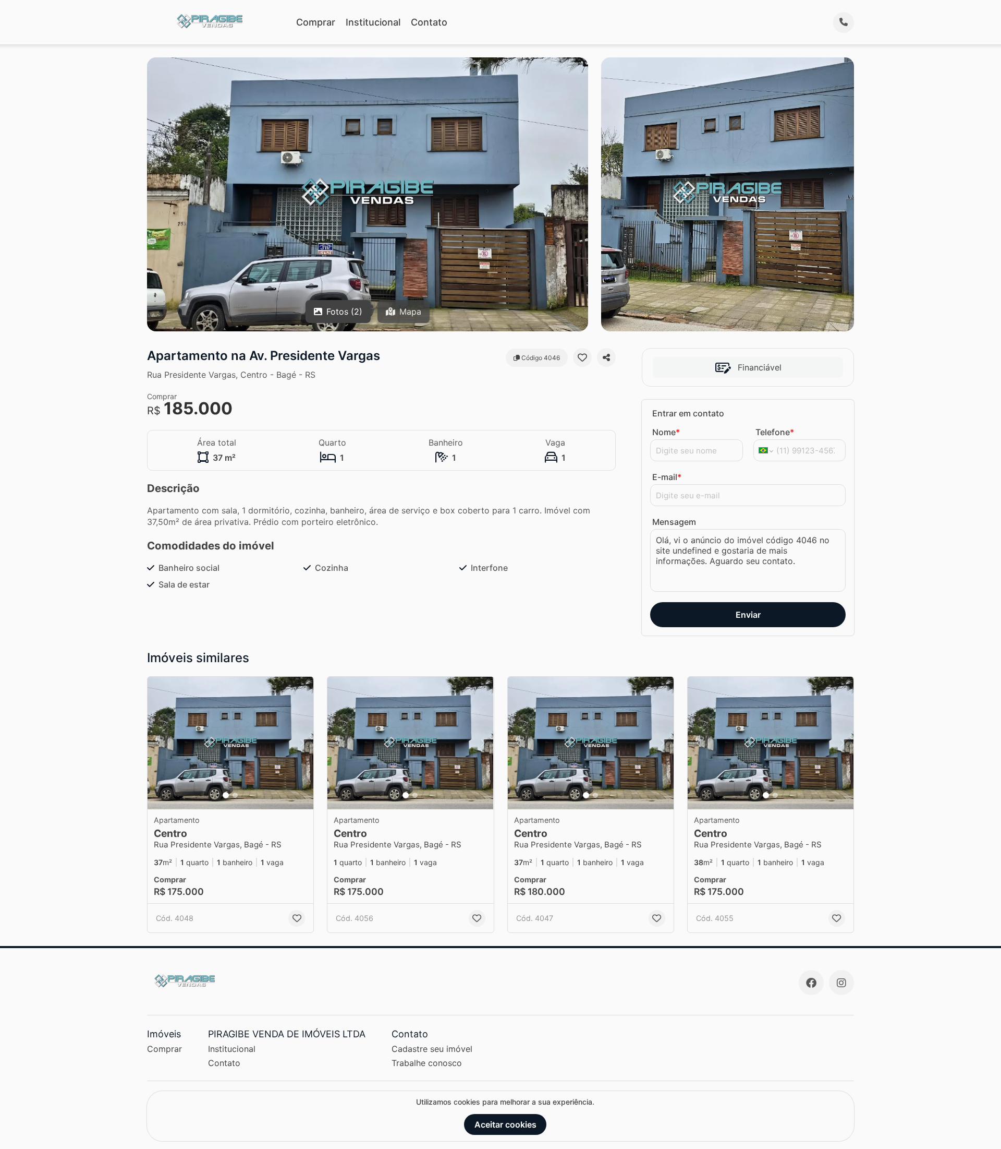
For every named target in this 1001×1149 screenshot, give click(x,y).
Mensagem (674, 522)
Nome (666, 432)
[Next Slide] (302, 743)
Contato (429, 22)
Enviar (748, 614)
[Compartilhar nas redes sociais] (606, 357)
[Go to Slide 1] (226, 795)
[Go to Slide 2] (235, 795)
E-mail (666, 477)
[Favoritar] (582, 357)
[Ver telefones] (843, 22)
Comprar (315, 22)
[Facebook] (811, 982)
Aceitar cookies (505, 1124)
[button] (230, 743)
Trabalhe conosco (427, 1063)
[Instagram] (841, 982)
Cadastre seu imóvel (432, 1049)
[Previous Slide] (158, 743)
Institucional (373, 22)
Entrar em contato (688, 413)
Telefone (774, 432)
